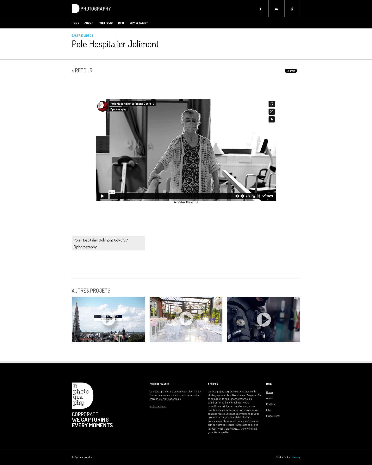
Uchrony (295, 457)
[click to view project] (108, 319)
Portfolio (106, 23)
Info (121, 23)
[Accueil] (91, 14)
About (88, 23)
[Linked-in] (276, 9)
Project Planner (158, 406)
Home (75, 23)
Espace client (138, 23)
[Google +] (292, 9)
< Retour (82, 70)
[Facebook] (261, 9)
